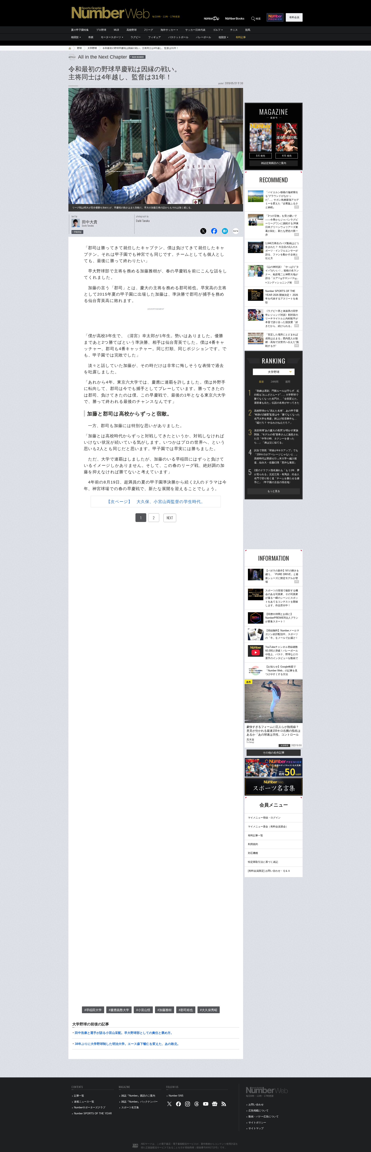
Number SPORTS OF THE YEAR (93, 1113)
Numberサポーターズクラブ (89, 1107)
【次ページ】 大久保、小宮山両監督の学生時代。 (155, 501)
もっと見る (273, 491)
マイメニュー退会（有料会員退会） (268, 826)
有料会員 (294, 17)
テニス (234, 29)
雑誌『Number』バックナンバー (139, 1101)
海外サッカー (168, 29)
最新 (261, 381)
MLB (116, 29)
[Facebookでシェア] (214, 232)
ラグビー (136, 37)
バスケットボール (178, 37)
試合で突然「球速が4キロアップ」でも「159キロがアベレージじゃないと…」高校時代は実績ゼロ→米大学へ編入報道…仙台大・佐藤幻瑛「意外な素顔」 (276, 456)
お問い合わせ (256, 1104)
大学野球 (92, 48)
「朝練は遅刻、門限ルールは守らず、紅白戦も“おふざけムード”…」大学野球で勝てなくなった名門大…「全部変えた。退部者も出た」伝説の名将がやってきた (276, 396)
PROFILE (78, 232)
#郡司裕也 (186, 1010)
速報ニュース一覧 (84, 1101)
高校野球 (132, 29)
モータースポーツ (111, 37)
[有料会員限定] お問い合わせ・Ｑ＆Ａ (269, 870)
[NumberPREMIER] (275, 17)
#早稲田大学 (93, 1010)
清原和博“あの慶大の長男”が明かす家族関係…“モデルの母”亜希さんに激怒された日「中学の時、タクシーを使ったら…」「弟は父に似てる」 (276, 436)
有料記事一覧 (255, 835)
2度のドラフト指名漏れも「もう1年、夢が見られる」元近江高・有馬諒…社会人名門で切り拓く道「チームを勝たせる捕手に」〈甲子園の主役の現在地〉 (277, 476)
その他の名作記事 (273, 752)
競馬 (247, 29)
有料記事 (241, 37)
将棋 (90, 37)
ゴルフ (216, 29)
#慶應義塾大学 (119, 1010)
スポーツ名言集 (130, 1107)
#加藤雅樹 (164, 1010)
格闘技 (75, 37)
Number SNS (176, 1095)
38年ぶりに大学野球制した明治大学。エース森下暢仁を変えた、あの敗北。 (127, 1043)
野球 (79, 48)
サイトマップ (256, 1128)
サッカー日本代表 (195, 29)
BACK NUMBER (138, 56)
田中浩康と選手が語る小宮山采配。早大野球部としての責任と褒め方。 (124, 1032)
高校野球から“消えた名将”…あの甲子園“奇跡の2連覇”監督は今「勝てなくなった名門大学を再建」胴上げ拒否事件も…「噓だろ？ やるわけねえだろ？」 (277, 416)
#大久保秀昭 (208, 1010)
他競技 (222, 37)
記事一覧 (79, 1095)
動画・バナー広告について (263, 1116)
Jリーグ (148, 29)
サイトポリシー (257, 1122)
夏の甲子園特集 (80, 29)
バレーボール (203, 37)
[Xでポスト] (203, 232)
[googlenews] (215, 1104)
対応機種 (253, 853)
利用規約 (253, 844)
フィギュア (154, 37)
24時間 (274, 381)
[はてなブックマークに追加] (225, 232)
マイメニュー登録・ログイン (264, 817)
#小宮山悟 (143, 1010)
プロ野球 (101, 29)
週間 (287, 381)
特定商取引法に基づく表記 (263, 861)
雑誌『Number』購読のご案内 (138, 1095)
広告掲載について (258, 1110)
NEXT (170, 517)
